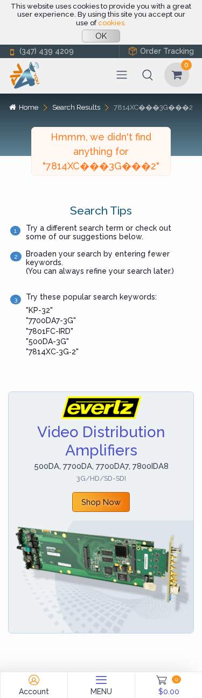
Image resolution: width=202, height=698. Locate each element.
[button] (147, 74)
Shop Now (101, 502)
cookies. (112, 23)
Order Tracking (167, 51)
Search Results (76, 107)
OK (101, 36)
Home (28, 107)
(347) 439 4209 (46, 51)
